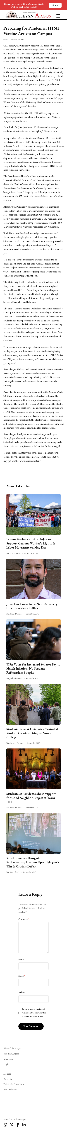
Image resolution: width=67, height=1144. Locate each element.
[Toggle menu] (57, 15)
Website (21, 992)
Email (21, 975)
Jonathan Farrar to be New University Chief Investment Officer (31, 606)
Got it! (55, 5)
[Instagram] (5, 1125)
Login (6, 1064)
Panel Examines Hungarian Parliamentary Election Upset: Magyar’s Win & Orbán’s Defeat (32, 862)
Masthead (8, 1059)
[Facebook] (18, 1125)
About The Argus (12, 1048)
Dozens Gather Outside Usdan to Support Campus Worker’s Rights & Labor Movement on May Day (30, 543)
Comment (23, 919)
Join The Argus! (11, 1053)
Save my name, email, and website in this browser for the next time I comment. (34, 1012)
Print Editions (10, 1089)
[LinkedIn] (24, 1125)
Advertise (8, 1079)
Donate (7, 1073)
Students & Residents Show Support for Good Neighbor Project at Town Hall (31, 798)
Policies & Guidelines (13, 1084)
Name (21, 959)
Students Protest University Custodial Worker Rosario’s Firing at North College (32, 733)
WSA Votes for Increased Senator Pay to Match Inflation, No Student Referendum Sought (33, 668)
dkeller (24, 40)
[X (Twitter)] (11, 1125)
